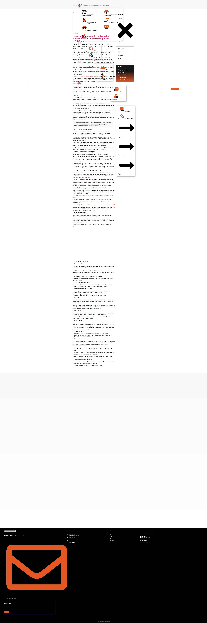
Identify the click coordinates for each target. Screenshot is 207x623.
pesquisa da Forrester (93, 313)
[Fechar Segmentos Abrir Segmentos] (79, 62)
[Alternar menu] (77, 3)
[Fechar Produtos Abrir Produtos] (79, 43)
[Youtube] (13, 617)
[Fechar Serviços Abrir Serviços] (79, 6)
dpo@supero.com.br (143, 540)
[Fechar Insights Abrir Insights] (79, 83)
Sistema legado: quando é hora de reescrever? (92, 188)
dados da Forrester (81, 299)
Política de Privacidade (144, 542)
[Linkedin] (9, 617)
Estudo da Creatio (77, 341)
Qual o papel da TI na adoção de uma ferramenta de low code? (97, 205)
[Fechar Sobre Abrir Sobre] (79, 104)
